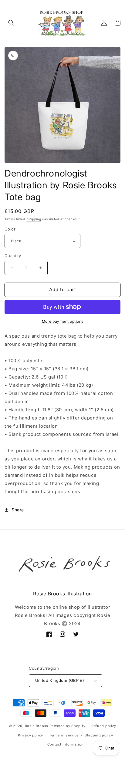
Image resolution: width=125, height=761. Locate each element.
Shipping (34, 219)
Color (10, 229)
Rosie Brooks (36, 726)
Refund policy (103, 726)
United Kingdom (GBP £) (59, 680)
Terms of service (64, 735)
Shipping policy (99, 735)
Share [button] (18, 509)
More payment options (62, 321)
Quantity (13, 255)
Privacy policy (30, 735)
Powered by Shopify (67, 726)
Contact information (65, 744)
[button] (11, 22)
